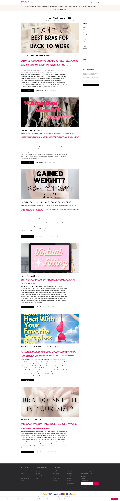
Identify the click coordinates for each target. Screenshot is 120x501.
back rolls (31, 205)
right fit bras (55, 209)
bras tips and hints (25, 61)
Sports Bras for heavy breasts (57, 64)
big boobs (43, 60)
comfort (40, 61)
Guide (84, 27)
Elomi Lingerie (69, 473)
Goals (65, 206)
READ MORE (27, 90)
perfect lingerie (69, 208)
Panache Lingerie (56, 475)
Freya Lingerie (55, 470)
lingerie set (76, 352)
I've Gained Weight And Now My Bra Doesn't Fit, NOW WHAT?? (46, 202)
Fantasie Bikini (55, 480)
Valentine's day (86, 51)
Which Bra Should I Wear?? (32, 130)
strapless (39, 65)
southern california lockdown (29, 64)
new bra (65, 280)
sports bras (46, 64)
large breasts (54, 61)
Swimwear (85, 45)
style (35, 67)
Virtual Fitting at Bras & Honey (33, 276)
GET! (91, 85)
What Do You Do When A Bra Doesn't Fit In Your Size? (43, 419)
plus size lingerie (36, 63)
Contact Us (22, 473)
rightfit (62, 209)
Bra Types (73, 60)
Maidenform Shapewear (71, 471)
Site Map (22, 480)
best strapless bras (36, 60)
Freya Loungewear (56, 473)
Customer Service (25, 467)
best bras (30, 59)
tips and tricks (62, 138)
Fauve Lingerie (69, 475)
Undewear (85, 50)
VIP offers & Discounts (39, 471)
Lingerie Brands (57, 467)
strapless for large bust (64, 65)
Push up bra (49, 137)
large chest (68, 61)
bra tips (68, 60)
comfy (44, 61)
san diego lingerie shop (60, 63)
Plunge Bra (23, 63)
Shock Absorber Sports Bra (71, 481)
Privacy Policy (23, 481)
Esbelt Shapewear (70, 476)
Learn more (68, 499)
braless (28, 206)
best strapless (71, 59)
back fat (25, 205)
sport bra (39, 64)
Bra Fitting (52, 60)
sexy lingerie (36, 210)
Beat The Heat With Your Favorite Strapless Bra (40, 346)
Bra (48, 60)
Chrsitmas (85, 32)
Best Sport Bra (45, 59)
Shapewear (85, 38)
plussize (43, 63)
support (39, 67)
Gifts (84, 43)
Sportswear (85, 48)
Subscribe (96, 483)
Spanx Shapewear (56, 481)
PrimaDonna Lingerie (70, 483)
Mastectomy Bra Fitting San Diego (42, 479)
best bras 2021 (37, 59)
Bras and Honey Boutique (25, 478)
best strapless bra (25, 60)
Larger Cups (75, 61)
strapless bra (45, 65)
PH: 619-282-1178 (84, 480)
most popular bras (60, 208)
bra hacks (34, 135)
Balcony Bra (31, 423)
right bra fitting (47, 209)
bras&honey (34, 61)
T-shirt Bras (55, 138)
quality (54, 137)
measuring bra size (49, 208)
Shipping (22, 471)
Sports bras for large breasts (28, 65)
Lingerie (77, 136)
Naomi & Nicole (69, 480)
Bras (77, 60)
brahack (60, 135)
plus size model (34, 209)
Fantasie (50, 424)
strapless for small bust (27, 67)
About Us (22, 476)
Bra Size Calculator (39, 473)
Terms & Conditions (24, 475)
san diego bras (49, 63)
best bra (25, 59)
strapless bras (54, 65)
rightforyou (67, 209)
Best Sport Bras (54, 59)
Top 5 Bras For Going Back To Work (35, 55)
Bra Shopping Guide (60, 60)
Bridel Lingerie (86, 31)
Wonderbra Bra (69, 478)
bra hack (29, 135)
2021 (22, 59)
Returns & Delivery (24, 470)
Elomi (84, 36)
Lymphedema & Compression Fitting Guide (42, 477)
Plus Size (29, 63)
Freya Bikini (55, 471)
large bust (61, 61)
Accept (114, 499)
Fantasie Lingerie (56, 478)
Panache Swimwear (56, 476)
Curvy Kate (85, 34)
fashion (49, 61)
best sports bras (62, 59)
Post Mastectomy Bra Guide (40, 475)
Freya (84, 41)
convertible (39, 136)
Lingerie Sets (24, 354)
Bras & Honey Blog (39, 470)
